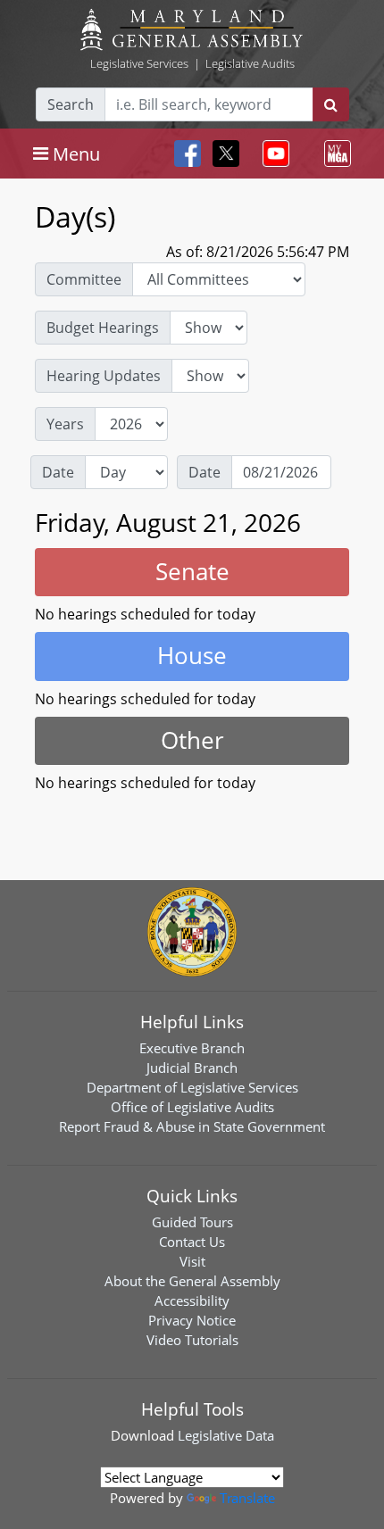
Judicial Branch (192, 1067)
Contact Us (192, 1242)
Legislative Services (139, 63)
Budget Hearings (102, 327)
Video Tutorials (192, 1340)
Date (58, 472)
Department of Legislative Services (192, 1087)
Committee (83, 279)
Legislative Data (226, 1435)
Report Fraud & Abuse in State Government (192, 1126)
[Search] (331, 104)
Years (65, 424)
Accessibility (192, 1300)
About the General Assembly (192, 1281)
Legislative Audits (250, 63)
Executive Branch (192, 1048)
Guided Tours (192, 1222)
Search (70, 104)
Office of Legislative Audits (192, 1107)
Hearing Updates (103, 376)
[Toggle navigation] (272, 153)
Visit (192, 1261)
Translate (247, 1498)
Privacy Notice (192, 1320)
